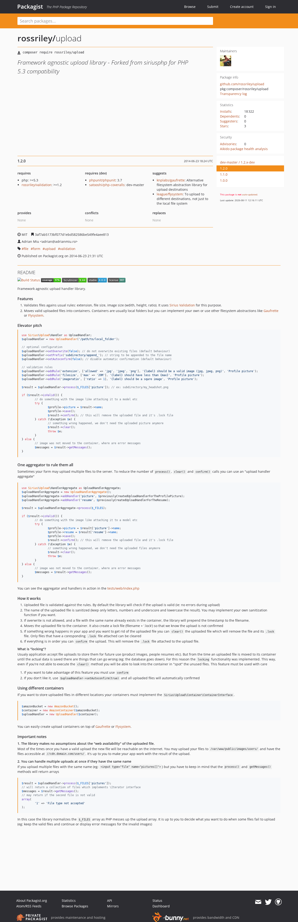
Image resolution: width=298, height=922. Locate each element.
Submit (212, 6)
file (26, 248)
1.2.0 (223, 168)
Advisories (228, 144)
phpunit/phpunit (102, 180)
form (36, 248)
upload (50, 248)
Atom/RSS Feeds (28, 906)
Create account (242, 6)
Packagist (30, 6)
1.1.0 (223, 174)
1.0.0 (223, 180)
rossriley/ (36, 38)
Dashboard (161, 906)
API (109, 900)
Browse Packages (75, 906)
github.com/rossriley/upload (242, 84)
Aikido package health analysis (244, 149)
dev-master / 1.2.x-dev (237, 162)
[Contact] (258, 902)
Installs (225, 111)
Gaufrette (271, 310)
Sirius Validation (182, 305)
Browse (190, 6)
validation (67, 248)
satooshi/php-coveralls (107, 185)
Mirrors (113, 906)
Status (157, 900)
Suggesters (228, 121)
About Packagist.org (31, 900)
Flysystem (35, 315)
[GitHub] (278, 902)
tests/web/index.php (123, 588)
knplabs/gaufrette (171, 180)
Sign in (270, 6)
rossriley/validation (36, 185)
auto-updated (249, 194)
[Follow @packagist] (268, 902)
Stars (224, 126)
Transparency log (233, 94)
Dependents (229, 116)
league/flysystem (170, 194)
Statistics (69, 900)
